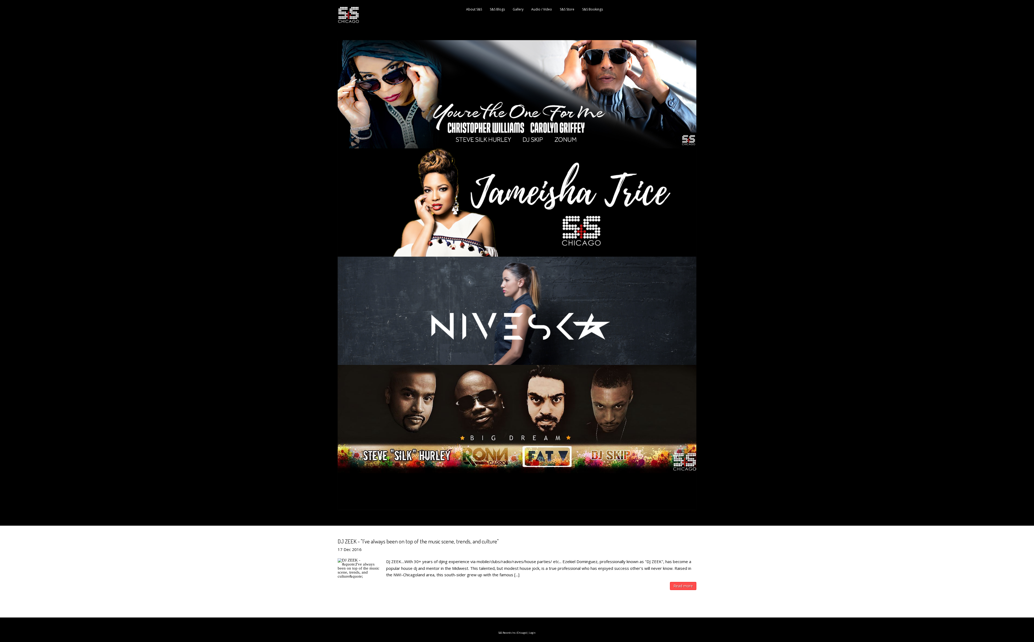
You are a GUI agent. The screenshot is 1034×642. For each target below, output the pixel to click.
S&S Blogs (497, 9)
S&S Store (567, 9)
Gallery (518, 9)
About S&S (474, 9)
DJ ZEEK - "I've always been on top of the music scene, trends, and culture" (418, 541)
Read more (683, 585)
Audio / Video (541, 9)
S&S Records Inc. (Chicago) (512, 632)
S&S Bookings (592, 9)
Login (532, 632)
